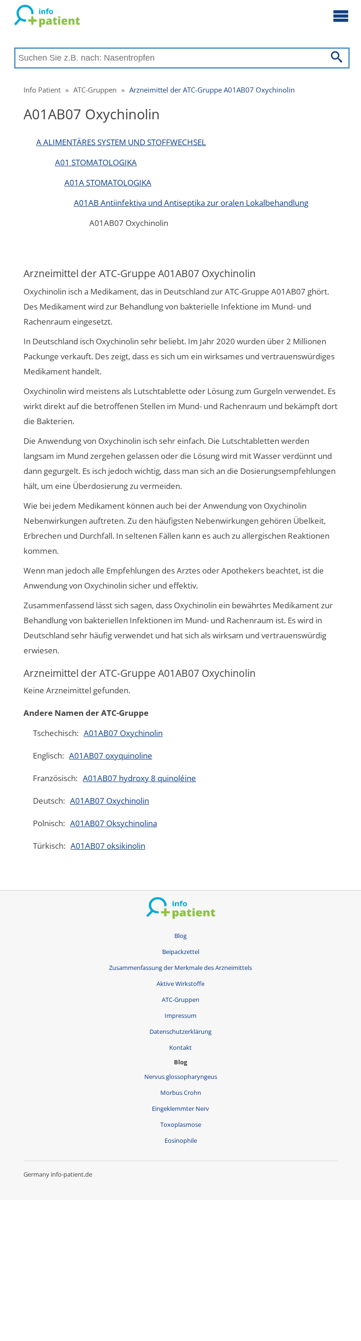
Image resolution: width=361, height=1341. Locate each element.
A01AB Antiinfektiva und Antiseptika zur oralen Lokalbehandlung (191, 202)
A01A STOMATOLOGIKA (107, 182)
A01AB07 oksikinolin (108, 845)
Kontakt (180, 1048)
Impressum (180, 1016)
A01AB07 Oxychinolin (123, 733)
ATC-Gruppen (95, 89)
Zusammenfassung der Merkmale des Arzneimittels (180, 968)
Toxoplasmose (180, 1125)
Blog (180, 936)
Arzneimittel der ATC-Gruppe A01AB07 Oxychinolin (212, 89)
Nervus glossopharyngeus (180, 1077)
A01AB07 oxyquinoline (110, 755)
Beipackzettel (180, 952)
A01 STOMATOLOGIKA (96, 162)
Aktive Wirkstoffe (180, 984)
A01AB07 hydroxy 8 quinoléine (139, 778)
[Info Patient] (47, 18)
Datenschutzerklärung (180, 1032)
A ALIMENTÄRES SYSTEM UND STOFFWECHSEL (121, 142)
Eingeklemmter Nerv (180, 1109)
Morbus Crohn (180, 1093)
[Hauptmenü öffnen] (341, 15)
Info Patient (42, 89)
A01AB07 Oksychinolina (113, 823)
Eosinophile (181, 1141)
